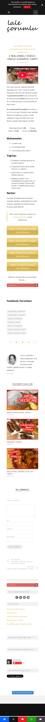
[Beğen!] (22, 719)
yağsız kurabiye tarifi (17, 333)
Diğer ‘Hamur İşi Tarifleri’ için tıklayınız (22, 254)
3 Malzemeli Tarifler (22, 46)
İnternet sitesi (11, 537)
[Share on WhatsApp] (31, 719)
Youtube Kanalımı (20, 217)
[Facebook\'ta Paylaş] (4, 719)
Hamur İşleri (29, 49)
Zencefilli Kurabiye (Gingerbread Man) (19, 624)
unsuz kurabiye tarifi (17, 329)
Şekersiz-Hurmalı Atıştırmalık (17, 617)
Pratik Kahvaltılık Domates (16, 609)
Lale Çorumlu (27, 355)
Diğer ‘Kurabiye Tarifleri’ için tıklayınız (22, 266)
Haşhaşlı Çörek (14, 442)
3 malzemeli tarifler (16, 315)
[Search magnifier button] (36, 285)
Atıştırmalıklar (16, 49)
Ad (8, 521)
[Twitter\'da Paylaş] (13, 719)
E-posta (9, 529)
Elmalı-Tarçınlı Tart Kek (15, 620)
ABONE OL (27, 7)
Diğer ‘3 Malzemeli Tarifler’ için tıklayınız (22, 230)
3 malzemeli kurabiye (16, 311)
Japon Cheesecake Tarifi (19, 412)
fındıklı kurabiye (15, 318)
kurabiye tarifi (14, 322)
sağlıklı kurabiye (15, 326)
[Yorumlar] (40, 719)
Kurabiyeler (22, 52)
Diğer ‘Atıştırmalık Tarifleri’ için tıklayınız (22, 242)
